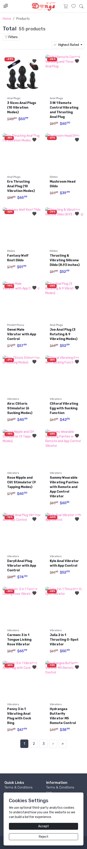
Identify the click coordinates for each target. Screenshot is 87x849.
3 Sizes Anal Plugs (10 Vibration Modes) (22, 107)
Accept (43, 826)
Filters (13, 37)
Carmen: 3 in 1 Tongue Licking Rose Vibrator (19, 639)
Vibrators (13, 398)
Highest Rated (68, 45)
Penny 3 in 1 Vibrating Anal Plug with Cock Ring (19, 716)
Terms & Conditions (18, 787)
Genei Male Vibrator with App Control (22, 334)
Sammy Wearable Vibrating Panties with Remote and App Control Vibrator (64, 487)
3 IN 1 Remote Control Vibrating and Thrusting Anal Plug (64, 110)
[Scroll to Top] (73, 841)
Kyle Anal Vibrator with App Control (64, 563)
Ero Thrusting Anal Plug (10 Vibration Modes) (21, 186)
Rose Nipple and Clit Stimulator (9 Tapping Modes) (22, 482)
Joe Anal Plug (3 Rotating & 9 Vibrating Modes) (63, 334)
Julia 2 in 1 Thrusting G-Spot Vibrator (64, 639)
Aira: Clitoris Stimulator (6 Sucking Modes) (19, 408)
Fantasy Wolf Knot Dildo (18, 258)
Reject (43, 837)
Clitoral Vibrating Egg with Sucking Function (64, 408)
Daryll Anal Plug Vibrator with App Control (22, 565)
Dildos (54, 176)
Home (7, 19)
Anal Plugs (14, 98)
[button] (81, 6)
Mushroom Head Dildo (63, 184)
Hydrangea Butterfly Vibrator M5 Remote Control (63, 716)
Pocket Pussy (15, 324)
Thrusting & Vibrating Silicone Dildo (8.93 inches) (65, 260)
